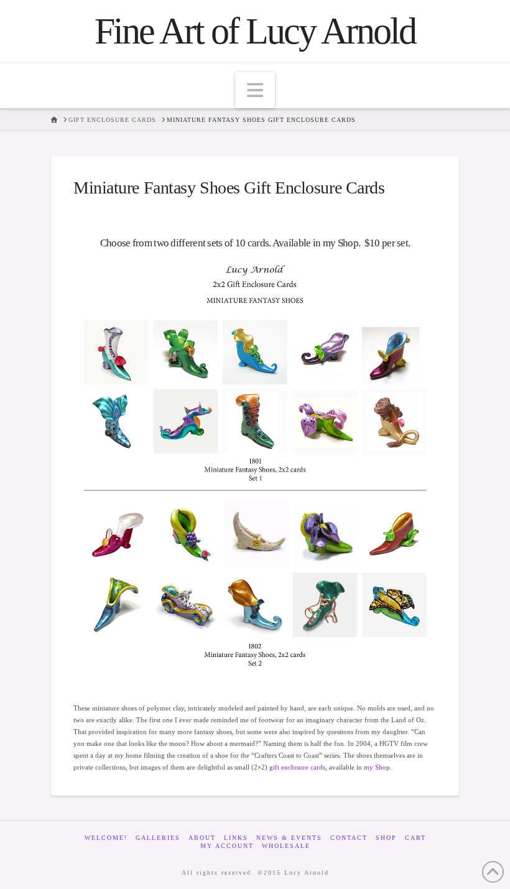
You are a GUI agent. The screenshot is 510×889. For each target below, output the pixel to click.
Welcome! (106, 837)
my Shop (376, 767)
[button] (255, 90)
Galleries (158, 837)
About (202, 837)
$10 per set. (385, 243)
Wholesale (286, 845)
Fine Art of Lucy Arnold (255, 31)
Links (236, 837)
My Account (227, 845)
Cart (415, 837)
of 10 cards (246, 243)
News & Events (289, 837)
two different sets (188, 243)
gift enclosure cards (297, 767)
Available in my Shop (315, 243)
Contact (349, 837)
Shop (386, 837)
